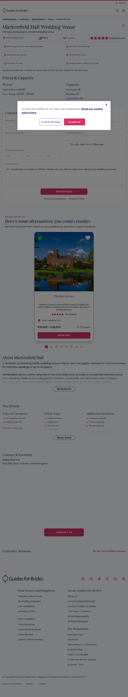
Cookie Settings (50, 121)
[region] (64, 115)
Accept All (74, 121)
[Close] (106, 104)
